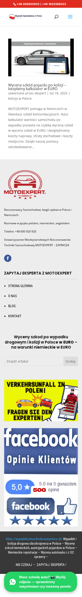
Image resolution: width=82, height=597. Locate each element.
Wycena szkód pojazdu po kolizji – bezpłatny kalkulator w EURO (37, 87)
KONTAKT (14, 316)
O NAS (12, 296)
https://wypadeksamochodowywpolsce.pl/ (34, 539)
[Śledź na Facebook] (7, 258)
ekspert (40, 93)
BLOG (12, 306)
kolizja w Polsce (20, 98)
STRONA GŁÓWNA (20, 286)
